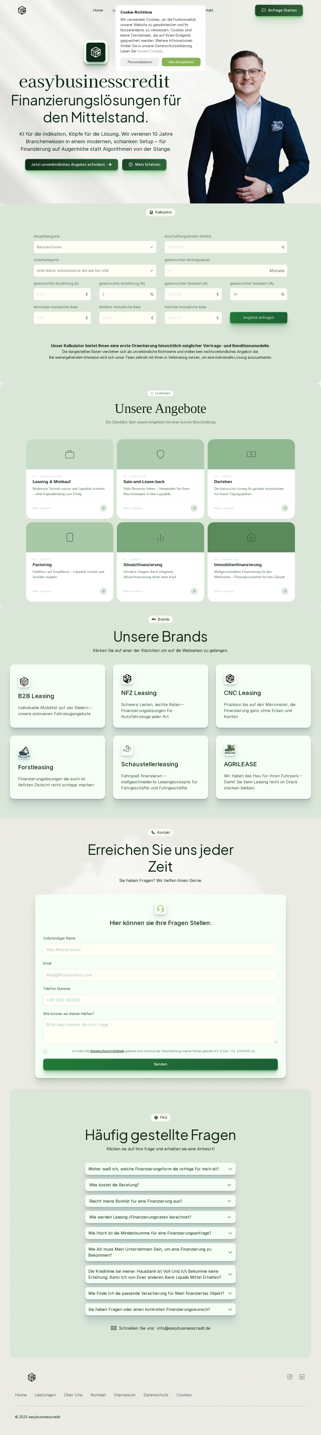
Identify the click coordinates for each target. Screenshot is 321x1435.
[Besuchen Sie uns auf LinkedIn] (302, 1377)
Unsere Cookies (150, 51)
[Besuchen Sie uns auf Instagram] (290, 1377)
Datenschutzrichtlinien (107, 1051)
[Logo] (34, 10)
